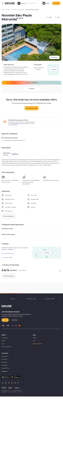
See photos (55, 57)
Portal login (14, 320)
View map (53, 69)
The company (5, 338)
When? (33, 89)
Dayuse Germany (5, 368)
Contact (34, 338)
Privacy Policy (13, 392)
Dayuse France (5, 356)
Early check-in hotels (31, 298)
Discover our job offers (6, 346)
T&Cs (19, 392)
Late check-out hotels (50, 298)
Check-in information (8, 234)
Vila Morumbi (21, 9)
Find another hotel (31, 108)
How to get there (9, 253)
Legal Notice (4, 392)
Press (3, 343)
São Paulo (8, 9)
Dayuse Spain (5, 365)
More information (8, 216)
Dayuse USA (4, 359)
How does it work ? (7, 229)
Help (34, 340)
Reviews (3, 340)
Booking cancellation (37, 343)
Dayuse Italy (4, 362)
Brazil (3, 9)
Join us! (5, 320)
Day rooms (12, 298)
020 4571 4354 (8, 257)
